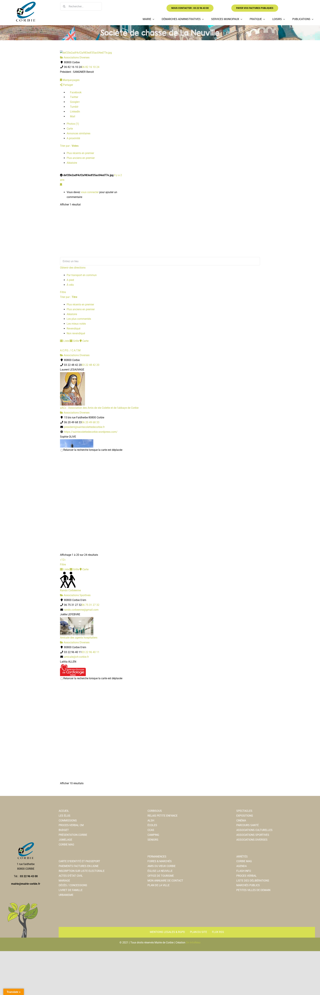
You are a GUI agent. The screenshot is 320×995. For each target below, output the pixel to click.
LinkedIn (74, 111)
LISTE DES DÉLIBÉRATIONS (252, 880)
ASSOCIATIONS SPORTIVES (252, 834)
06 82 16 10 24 (90, 67)
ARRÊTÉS (242, 856)
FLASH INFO (243, 871)
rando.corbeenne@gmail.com (81, 609)
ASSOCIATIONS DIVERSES (252, 839)
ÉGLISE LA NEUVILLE (160, 871)
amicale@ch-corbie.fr (76, 656)
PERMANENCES (157, 856)
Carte (70, 128)
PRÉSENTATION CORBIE (73, 834)
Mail (72, 116)
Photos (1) (73, 123)
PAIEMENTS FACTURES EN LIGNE (78, 866)
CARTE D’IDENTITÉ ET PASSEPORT (79, 861)
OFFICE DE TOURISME (161, 875)
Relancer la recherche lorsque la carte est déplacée (92, 449)
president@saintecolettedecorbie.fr (84, 427)
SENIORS (153, 839)
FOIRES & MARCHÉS (160, 861)
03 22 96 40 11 (90, 652)
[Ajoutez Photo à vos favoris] (61, 184)
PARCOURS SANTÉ (247, 825)
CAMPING (153, 834)
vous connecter (90, 192)
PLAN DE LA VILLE (159, 885)
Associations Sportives (76, 595)
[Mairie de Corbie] (26, 3)
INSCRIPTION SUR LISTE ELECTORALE (81, 871)
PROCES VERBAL (246, 875)
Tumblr (73, 106)
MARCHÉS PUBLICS (248, 885)
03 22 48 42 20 (90, 364)
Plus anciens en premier (81, 158)
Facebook (75, 92)
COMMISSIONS (68, 820)
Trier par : (69, 145)
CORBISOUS (155, 810)
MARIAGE (64, 880)
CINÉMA (241, 820)
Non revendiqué (76, 333)
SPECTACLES (244, 810)
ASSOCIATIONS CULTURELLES (254, 830)
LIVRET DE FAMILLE (70, 890)
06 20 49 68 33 (90, 422)
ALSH (151, 820)
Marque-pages (71, 80)
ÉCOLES (152, 825)
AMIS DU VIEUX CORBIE (162, 866)
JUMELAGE (65, 839)
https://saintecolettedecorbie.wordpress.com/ (91, 431)
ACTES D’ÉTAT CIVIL (71, 875)
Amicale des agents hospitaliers (78, 637)
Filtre (63, 292)
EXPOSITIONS (244, 815)
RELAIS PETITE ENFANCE (163, 815)
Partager (67, 84)
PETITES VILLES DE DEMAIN (253, 890)
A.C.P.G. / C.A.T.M (70, 350)
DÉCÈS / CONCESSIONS (73, 885)
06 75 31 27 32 (90, 604)
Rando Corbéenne (70, 590)
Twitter (73, 97)
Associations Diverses (76, 57)
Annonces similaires (78, 133)
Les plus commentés (79, 318)
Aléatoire (72, 162)
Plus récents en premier (80, 153)
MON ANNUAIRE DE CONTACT (165, 880)
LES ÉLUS (64, 815)
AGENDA (241, 866)
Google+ (74, 101)
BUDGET (64, 830)
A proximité (73, 138)
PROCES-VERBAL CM (71, 825)
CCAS (151, 830)
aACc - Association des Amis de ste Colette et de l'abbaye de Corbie (99, 407)
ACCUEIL (64, 810)
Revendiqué (73, 328)
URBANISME (66, 895)
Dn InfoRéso (193, 942)
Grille (75, 340)
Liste (66, 340)
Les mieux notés (76, 323)
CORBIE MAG (66, 844)
